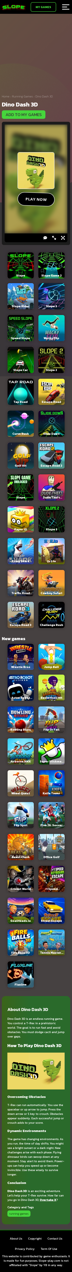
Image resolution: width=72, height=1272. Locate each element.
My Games (43, 7)
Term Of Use (49, 1249)
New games (13, 638)
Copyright (35, 1238)
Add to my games (24, 114)
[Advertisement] (36, 55)
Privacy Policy (25, 1249)
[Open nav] (65, 7)
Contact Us (54, 1238)
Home (5, 96)
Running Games (22, 96)
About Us (16, 1238)
